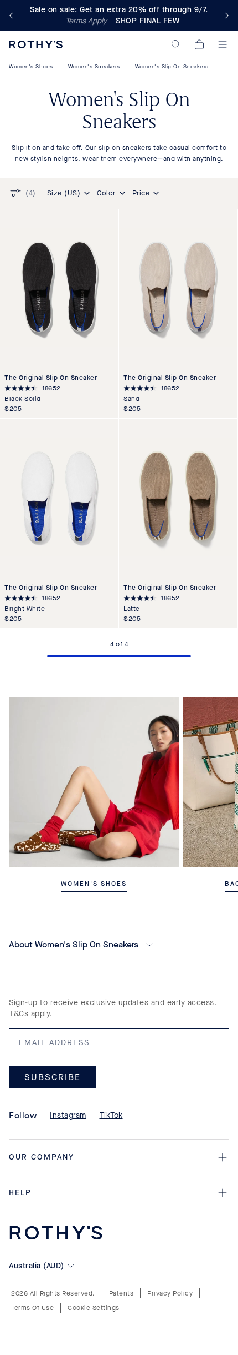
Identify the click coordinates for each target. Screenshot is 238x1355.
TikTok (111, 1115)
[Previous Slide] (13, 16)
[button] (176, 44)
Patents (121, 1293)
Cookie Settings (94, 1307)
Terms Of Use (32, 1307)
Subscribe (52, 1077)
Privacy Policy (170, 1293)
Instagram (68, 1115)
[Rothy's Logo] (36, 44)
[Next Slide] (224, 16)
